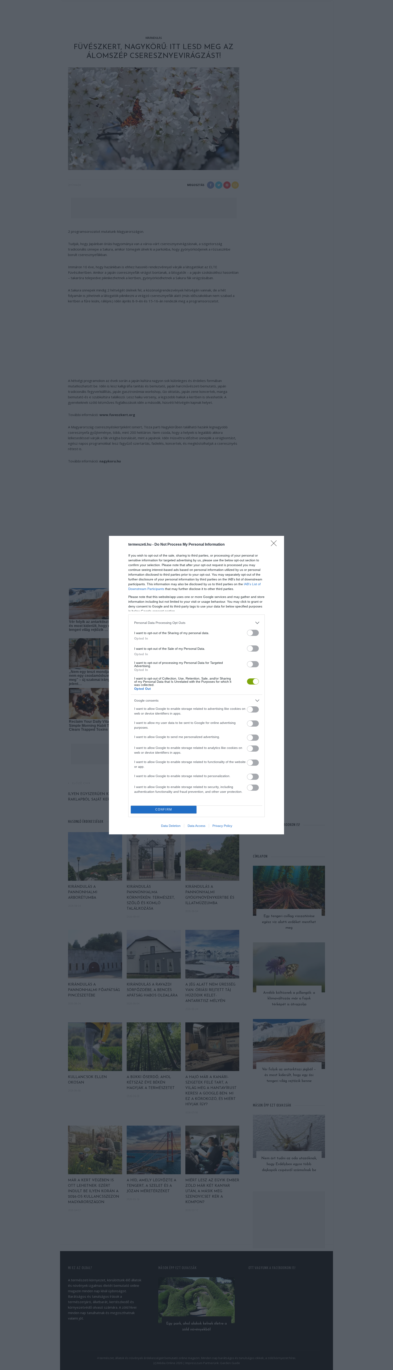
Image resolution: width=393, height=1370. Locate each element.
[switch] (253, 633)
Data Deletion (171, 826)
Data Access (196, 826)
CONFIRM (163, 809)
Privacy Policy (222, 826)
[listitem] (196, 622)
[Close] (275, 544)
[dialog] (196, 685)
